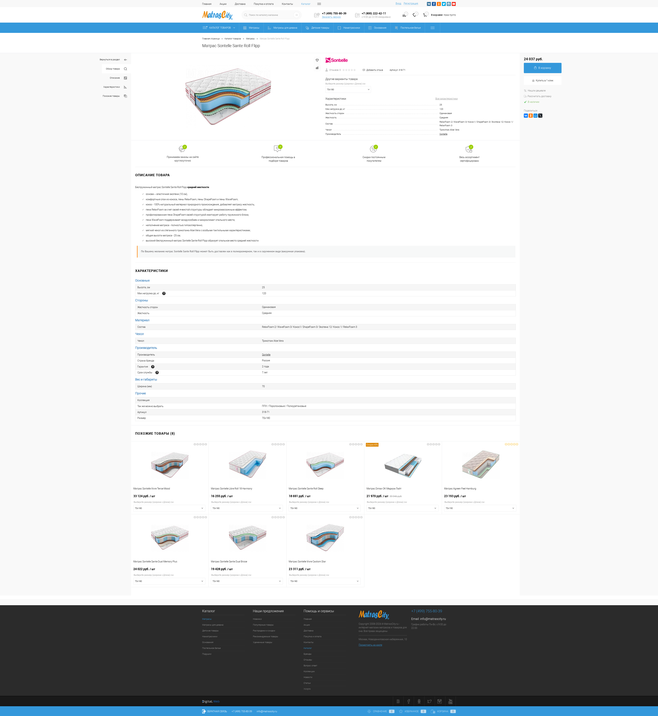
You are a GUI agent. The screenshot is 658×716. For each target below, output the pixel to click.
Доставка (240, 4)
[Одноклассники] (531, 116)
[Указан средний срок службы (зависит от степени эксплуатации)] (157, 372)
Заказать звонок (331, 17)
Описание (115, 78)
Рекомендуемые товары (265, 636)
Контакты (287, 4)
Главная (206, 4)
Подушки (206, 654)
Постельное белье (211, 648)
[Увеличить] (228, 97)
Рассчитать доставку (539, 96)
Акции (223, 4)
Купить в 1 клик (544, 80)
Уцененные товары (262, 642)
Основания (207, 642)
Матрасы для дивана (212, 625)
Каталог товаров (220, 27)
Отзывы (308, 659)
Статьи (307, 683)
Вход (398, 3)
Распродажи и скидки (264, 630)
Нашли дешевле (537, 90)
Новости (308, 677)
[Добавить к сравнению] (317, 68)
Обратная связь (216, 711)
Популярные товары (263, 625)
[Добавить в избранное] (317, 60)
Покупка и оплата (264, 4)
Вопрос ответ (310, 665)
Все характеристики (446, 98)
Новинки (257, 619)
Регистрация (411, 3)
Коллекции (309, 671)
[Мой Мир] (535, 116)
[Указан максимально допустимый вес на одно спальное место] (164, 293)
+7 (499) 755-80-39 (242, 711)
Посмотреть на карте (370, 645)
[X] (540, 116)
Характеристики (111, 87)
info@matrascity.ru (433, 619)
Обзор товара (113, 68)
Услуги (307, 689)
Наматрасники (209, 636)
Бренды (308, 654)
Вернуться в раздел (110, 59)
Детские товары (210, 630)
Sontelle (443, 134)
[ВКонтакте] (526, 116)
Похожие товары (111, 96)
